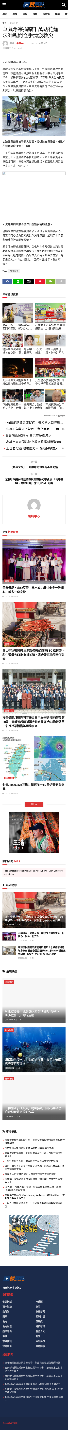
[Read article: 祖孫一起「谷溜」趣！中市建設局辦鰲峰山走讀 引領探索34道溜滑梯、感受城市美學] (34, 952)
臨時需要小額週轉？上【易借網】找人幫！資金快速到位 (34, 406)
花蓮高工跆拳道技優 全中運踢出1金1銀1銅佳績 (50, 327)
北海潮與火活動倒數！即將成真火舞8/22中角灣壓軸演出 (17, 382)
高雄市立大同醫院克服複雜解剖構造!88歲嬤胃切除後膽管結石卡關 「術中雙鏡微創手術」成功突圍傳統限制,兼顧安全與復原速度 (35, 442)
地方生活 (9, 1286)
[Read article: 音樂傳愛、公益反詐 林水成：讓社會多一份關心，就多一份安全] (34, 561)
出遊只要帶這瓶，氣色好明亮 (54, 351)
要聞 (4, 14)
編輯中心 (21, 43)
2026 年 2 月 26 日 (13, 1324)
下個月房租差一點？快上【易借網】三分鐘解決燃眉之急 (11, 406)
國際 (25, 14)
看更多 (34, 1060)
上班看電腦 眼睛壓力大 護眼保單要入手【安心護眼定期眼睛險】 (34, 449)
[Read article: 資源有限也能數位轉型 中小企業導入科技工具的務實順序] (34, 826)
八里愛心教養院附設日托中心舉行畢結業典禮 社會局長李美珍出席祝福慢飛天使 (50, 382)
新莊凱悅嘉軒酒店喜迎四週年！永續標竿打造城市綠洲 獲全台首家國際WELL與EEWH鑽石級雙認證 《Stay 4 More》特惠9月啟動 (33, 1045)
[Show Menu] (4, 5)
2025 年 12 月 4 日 (13, 1372)
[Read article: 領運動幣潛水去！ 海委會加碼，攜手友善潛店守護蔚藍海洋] (34, 1305)
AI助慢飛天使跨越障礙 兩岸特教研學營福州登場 (29, 1403)
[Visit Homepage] (33, 5)
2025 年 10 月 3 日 (38, 43)
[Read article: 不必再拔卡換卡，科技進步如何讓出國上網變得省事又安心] (34, 889)
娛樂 (57, 14)
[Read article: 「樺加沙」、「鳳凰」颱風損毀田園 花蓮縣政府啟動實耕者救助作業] (34, 1353)
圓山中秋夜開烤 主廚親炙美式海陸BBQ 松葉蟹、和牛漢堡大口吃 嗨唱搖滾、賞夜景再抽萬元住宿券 (33, 655)
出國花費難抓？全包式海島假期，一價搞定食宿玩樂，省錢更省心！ (34, 429)
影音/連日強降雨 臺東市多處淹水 (28, 435)
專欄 (15, 14)
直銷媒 (46, 14)
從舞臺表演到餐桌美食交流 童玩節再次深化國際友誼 (11, 351)
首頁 (4, 23)
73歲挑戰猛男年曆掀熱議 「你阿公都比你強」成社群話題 (55, 406)
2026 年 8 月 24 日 (11, 596)
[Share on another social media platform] (61, 281)
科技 (35, 14)
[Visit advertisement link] (34, 1088)
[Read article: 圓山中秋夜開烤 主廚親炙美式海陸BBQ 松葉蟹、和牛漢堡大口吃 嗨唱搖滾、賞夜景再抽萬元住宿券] (34, 624)
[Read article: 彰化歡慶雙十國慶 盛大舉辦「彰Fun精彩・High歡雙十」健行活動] (34, 1256)
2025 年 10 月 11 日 (14, 1275)
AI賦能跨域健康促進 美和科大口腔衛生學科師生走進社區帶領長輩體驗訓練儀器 (36, 423)
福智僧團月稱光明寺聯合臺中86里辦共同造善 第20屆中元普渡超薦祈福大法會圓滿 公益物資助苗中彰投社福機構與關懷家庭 (33, 722)
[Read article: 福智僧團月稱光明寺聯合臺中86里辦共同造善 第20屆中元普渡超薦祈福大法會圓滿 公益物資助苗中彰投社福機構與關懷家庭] (34, 691)
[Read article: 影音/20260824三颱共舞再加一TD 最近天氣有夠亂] (34, 758)
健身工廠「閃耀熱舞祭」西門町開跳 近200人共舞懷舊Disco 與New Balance (17, 327)
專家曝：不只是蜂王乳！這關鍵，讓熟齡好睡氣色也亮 (33, 351)
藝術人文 (14, 23)
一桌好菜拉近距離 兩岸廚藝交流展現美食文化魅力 (31, 1416)
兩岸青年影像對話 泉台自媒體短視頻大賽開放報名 (30, 1429)
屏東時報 (14, 271)
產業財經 (9, 1238)
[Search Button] (64, 5)
